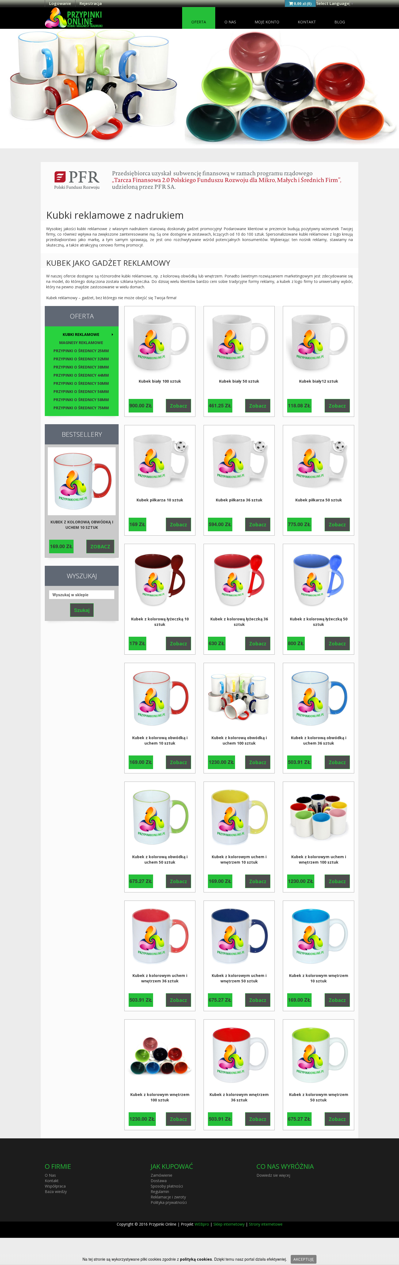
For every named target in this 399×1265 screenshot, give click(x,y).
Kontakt (307, 21)
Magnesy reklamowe (81, 342)
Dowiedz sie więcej (273, 1175)
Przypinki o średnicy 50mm (81, 383)
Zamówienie (161, 1175)
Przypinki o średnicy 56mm (81, 391)
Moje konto (267, 21)
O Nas (230, 21)
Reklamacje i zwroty (168, 1197)
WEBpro (202, 1224)
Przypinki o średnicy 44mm (81, 375)
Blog (339, 21)
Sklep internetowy (229, 1224)
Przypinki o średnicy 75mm (81, 407)
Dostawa (159, 1180)
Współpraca (55, 1186)
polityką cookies (196, 1259)
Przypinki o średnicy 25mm (81, 350)
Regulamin (160, 1191)
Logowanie (60, 3)
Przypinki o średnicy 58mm (81, 399)
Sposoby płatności (167, 1186)
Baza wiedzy (56, 1191)
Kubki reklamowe (81, 334)
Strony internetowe (266, 1224)
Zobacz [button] (100, 546)
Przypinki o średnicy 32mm (81, 358)
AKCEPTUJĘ (303, 1259)
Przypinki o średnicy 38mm (81, 367)
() (303, 3)
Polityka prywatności (169, 1202)
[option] (82, 501)
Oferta (198, 21)
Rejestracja (91, 3)
